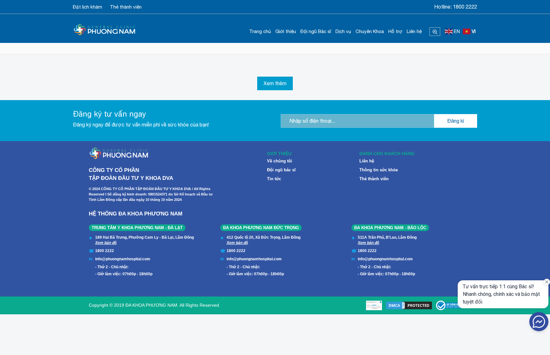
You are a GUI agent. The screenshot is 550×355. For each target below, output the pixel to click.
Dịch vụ (343, 31)
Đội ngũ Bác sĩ (315, 31)
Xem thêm (275, 83)
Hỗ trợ (395, 31)
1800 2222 (465, 7)
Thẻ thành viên (126, 7)
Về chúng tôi (279, 161)
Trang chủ (260, 31)
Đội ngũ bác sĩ (281, 169)
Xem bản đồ (105, 243)
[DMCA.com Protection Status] (409, 305)
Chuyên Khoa (370, 31)
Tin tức (274, 178)
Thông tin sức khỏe (378, 169)
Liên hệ (414, 31)
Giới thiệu (285, 31)
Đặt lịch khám (87, 7)
